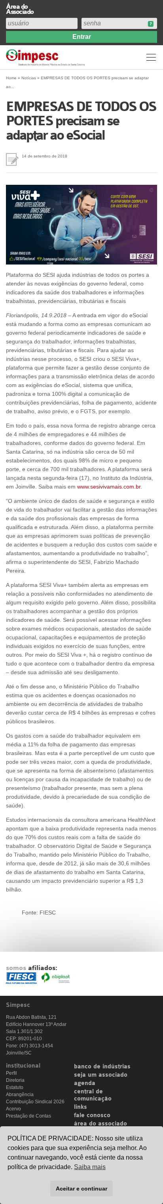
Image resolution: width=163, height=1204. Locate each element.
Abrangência (20, 1094)
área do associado (100, 1123)
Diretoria (15, 1080)
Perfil (11, 1073)
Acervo (13, 1109)
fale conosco (92, 1115)
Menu (151, 57)
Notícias (28, 78)
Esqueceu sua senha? (151, 24)
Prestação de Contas (28, 1116)
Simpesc (46, 57)
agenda (84, 1083)
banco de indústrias (102, 1066)
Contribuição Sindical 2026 (35, 1101)
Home (11, 78)
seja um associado (100, 1075)
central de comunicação (93, 1095)
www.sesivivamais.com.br (108, 486)
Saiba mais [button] (90, 1167)
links (80, 1107)
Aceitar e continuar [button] (81, 1188)
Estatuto (14, 1087)
